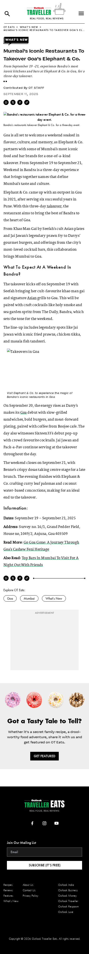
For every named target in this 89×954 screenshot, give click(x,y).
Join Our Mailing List (21, 843)
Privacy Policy (30, 896)
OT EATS (9, 27)
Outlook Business (68, 890)
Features (8, 896)
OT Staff (36, 88)
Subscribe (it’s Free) (44, 865)
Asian (32, 298)
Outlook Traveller (68, 901)
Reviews (8, 890)
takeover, (54, 206)
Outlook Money (67, 896)
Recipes (8, 885)
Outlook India (66, 885)
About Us (28, 885)
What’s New (29, 27)
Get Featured (44, 756)
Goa (23, 413)
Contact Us (29, 890)
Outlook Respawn (68, 906)
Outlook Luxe (65, 912)
